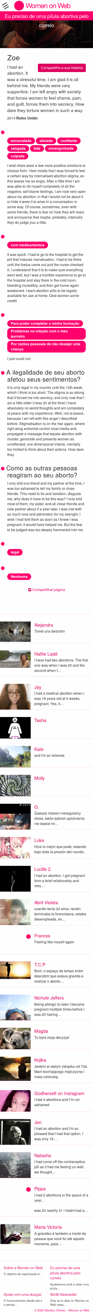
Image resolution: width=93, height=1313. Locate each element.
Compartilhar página (48, 589)
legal (15, 552)
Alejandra (43, 624)
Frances (42, 935)
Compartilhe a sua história (62, 67)
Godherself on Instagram (59, 1093)
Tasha (40, 720)
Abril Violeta (46, 902)
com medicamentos (27, 245)
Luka (39, 840)
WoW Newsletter (63, 1294)
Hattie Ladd (45, 653)
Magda (41, 1031)
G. (36, 807)
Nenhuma (19, 576)
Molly (39, 778)
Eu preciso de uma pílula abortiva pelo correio (46, 16)
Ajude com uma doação (23, 1294)
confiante (69, 140)
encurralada (21, 140)
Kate (39, 749)
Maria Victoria (48, 1227)
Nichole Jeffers (49, 997)
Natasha (42, 1155)
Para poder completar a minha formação (45, 323)
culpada (18, 156)
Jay (37, 687)
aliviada (46, 140)
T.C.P (39, 964)
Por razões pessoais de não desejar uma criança (45, 346)
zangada (18, 148)
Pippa (40, 1188)
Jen (38, 1122)
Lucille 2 (42, 869)
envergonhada (61, 148)
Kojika (40, 1059)
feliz (37, 148)
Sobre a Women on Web (23, 1267)
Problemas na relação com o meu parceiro (39, 333)
